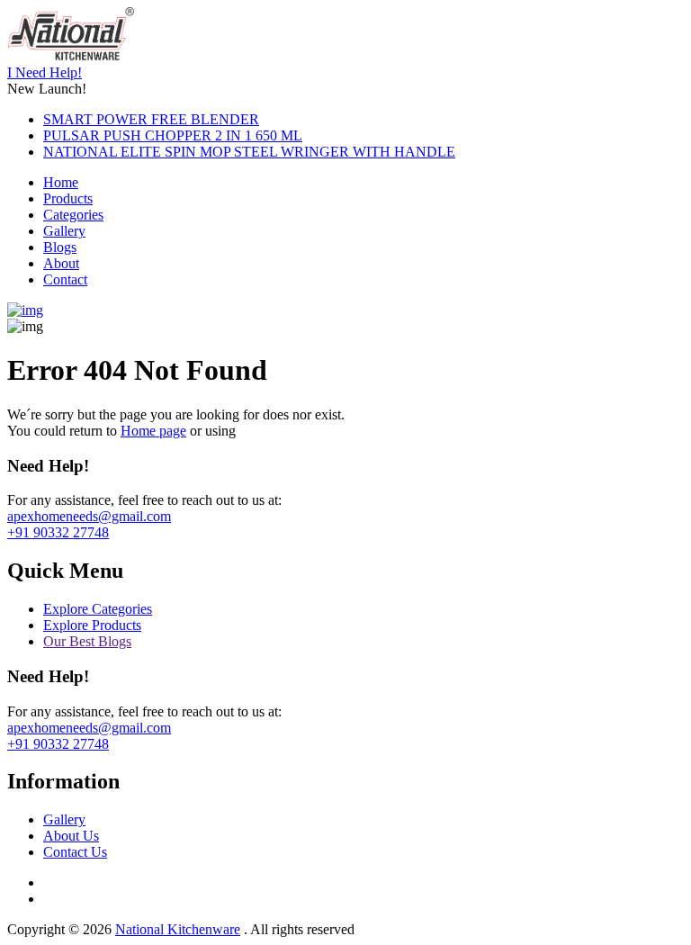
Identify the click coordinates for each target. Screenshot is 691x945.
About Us (71, 835)
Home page (153, 430)
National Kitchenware (177, 929)
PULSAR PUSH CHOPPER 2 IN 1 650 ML (172, 135)
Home (60, 182)
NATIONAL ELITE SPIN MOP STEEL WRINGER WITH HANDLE (249, 151)
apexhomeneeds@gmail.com (89, 516)
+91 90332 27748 (58, 532)
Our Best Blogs (87, 641)
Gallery (64, 230)
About (61, 263)
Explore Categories (97, 608)
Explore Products (92, 625)
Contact (65, 279)
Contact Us (75, 852)
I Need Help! (44, 72)
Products (68, 198)
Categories (73, 214)
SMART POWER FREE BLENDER (151, 119)
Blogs (59, 247)
